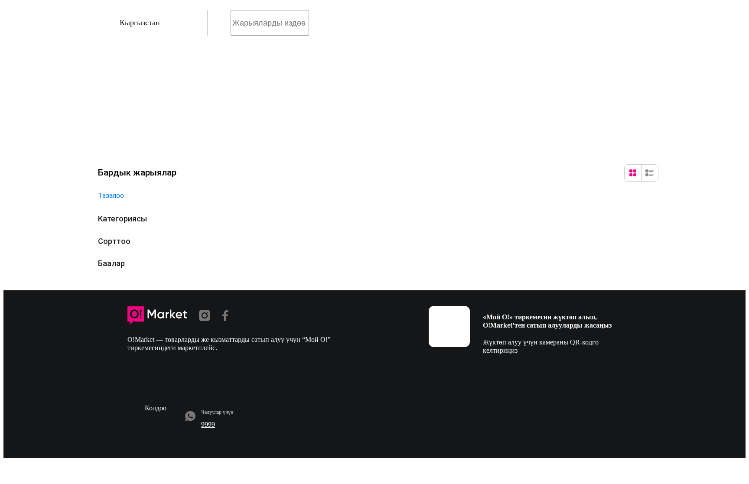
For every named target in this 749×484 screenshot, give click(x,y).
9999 (208, 424)
